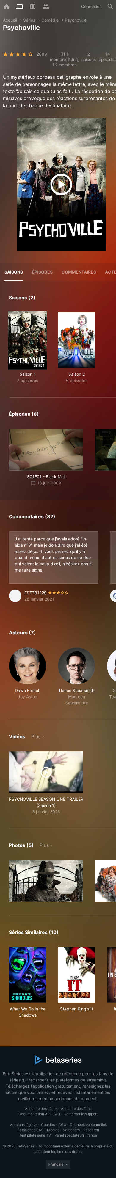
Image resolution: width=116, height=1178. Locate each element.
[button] (27, 676)
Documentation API (34, 1114)
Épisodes (42, 272)
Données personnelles (88, 1124)
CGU (62, 1124)
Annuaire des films (76, 1108)
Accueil (10, 20)
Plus (35, 736)
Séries (29, 20)
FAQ (56, 1114)
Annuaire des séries (41, 1108)
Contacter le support (81, 1114)
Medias (53, 1130)
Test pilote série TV (35, 1135)
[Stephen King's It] (76, 975)
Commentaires (79, 272)
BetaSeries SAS (30, 1130)
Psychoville (76, 20)
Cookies (48, 1124)
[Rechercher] (110, 6)
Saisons (13, 272)
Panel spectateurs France (75, 1135)
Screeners (71, 1130)
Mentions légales (23, 1124)
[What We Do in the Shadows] (27, 975)
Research (91, 1130)
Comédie (50, 20)
